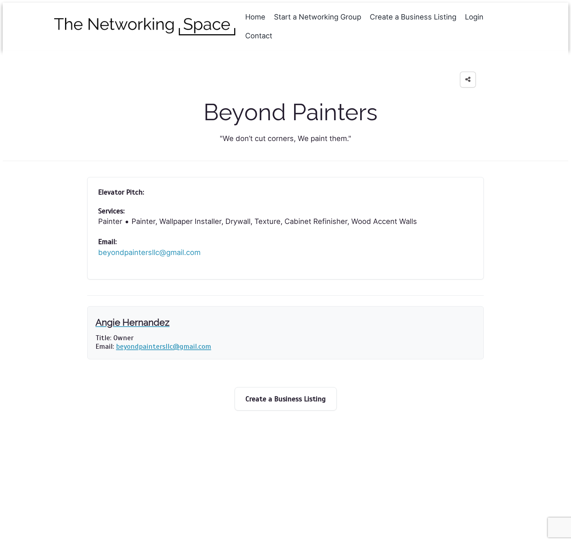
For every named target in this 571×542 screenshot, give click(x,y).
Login (474, 17)
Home (255, 17)
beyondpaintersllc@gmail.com (149, 252)
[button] (468, 80)
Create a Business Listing (413, 17)
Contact (258, 35)
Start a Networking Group (317, 17)
